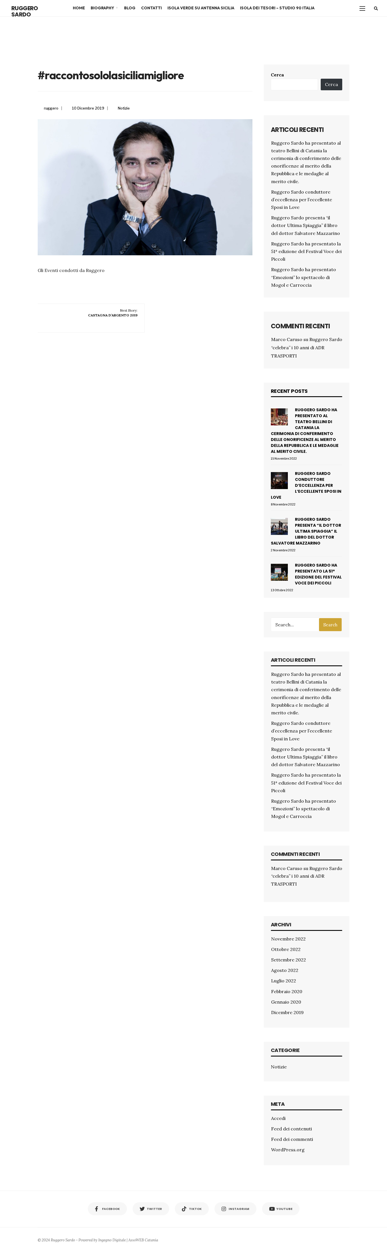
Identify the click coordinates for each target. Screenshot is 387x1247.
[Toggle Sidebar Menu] (362, 8)
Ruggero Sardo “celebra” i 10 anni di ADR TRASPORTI (306, 348)
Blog (129, 7)
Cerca (277, 75)
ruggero (51, 108)
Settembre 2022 (288, 960)
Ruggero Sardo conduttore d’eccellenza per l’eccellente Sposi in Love (301, 199)
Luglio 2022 (283, 981)
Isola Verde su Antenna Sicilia (200, 7)
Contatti (151, 7)
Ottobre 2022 (286, 949)
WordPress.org (288, 1149)
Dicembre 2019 (287, 1012)
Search (330, 624)
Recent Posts (289, 391)
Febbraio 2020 (286, 991)
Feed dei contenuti (291, 1129)
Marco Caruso (286, 339)
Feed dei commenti (292, 1139)
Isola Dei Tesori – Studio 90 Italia (277, 7)
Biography (102, 7)
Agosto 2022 (284, 970)
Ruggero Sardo (24, 11)
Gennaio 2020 (286, 1002)
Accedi (278, 1118)
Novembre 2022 (288, 939)
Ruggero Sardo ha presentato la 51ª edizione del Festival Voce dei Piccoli (306, 251)
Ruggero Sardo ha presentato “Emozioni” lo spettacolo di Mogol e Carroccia (303, 277)
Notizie (124, 108)
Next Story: (112, 312)
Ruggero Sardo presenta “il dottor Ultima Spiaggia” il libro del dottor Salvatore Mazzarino (305, 225)
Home (79, 7)
